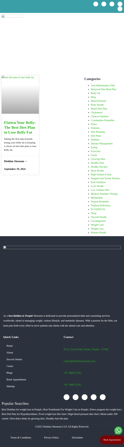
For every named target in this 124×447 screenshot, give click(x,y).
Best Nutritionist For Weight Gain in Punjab (65, 409)
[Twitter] (120, 4)
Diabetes (95, 128)
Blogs (9, 372)
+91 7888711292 (72, 373)
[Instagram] (111, 4)
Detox (94, 124)
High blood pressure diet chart (83, 414)
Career (9, 366)
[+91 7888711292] (3, 7)
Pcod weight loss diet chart (52, 414)
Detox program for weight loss (105, 409)
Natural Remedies (100, 201)
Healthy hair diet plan (57, 418)
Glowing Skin (98, 159)
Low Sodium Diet (100, 190)
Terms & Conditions (20, 437)
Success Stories (14, 359)
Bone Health (97, 104)
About (9, 352)
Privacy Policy (51, 437)
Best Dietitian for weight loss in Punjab (21, 409)
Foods (94, 155)
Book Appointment (16, 379)
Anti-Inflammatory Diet (103, 85)
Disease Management (102, 143)
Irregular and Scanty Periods (105, 178)
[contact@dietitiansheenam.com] (34, 6)
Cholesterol (96, 112)
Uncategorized (98, 221)
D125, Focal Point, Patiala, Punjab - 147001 (86, 349)
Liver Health (97, 186)
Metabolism (97, 197)
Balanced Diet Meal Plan (103, 89)
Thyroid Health (98, 217)
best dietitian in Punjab (21, 315)
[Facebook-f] (95, 4)
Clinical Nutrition (99, 116)
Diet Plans (96, 135)
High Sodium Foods (101, 174)
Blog (93, 97)
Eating (94, 147)
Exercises (95, 151)
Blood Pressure (98, 101)
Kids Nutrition (98, 182)
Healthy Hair (97, 162)
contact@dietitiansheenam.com (79, 361)
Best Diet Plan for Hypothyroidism (19, 414)
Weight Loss (97, 228)
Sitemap (10, 386)
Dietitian (95, 139)
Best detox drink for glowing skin (27, 418)
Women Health (98, 232)
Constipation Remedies (102, 120)
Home (9, 345)
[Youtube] (103, 4)
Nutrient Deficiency (101, 205)
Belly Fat (95, 93)
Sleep (93, 213)
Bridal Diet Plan (99, 108)
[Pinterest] (120, 8)
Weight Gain (97, 224)
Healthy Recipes (99, 166)
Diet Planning (98, 132)
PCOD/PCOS (98, 209)
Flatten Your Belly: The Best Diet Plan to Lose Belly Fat (20, 127)
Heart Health (97, 170)
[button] (119, 20)
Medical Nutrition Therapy (104, 193)
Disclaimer (77, 437)
